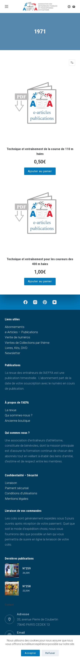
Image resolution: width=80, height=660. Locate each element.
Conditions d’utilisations (21, 493)
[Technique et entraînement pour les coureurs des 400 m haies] (40, 216)
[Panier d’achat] (73, 6)
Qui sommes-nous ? (18, 415)
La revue (10, 410)
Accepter (30, 653)
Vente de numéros (17, 337)
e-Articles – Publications (21, 332)
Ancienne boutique (17, 420)
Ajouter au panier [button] (40, 171)
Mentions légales (16, 498)
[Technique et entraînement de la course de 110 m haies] (40, 106)
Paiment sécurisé (17, 488)
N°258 (27, 586)
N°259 (27, 568)
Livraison (11, 483)
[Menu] (6, 6)
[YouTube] (54, 302)
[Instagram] (35, 302)
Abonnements (14, 327)
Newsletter (12, 353)
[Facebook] (25, 302)
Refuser (50, 653)
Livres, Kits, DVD (16, 348)
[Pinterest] (45, 302)
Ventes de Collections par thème (27, 342)
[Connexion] (69, 6)
